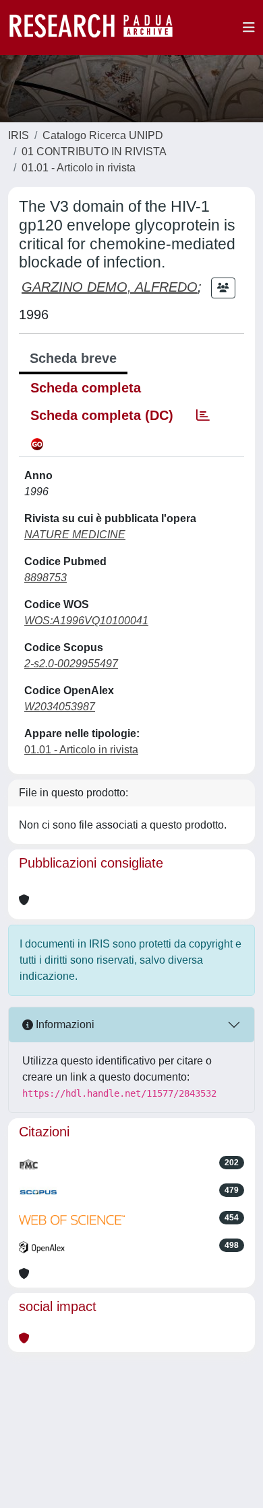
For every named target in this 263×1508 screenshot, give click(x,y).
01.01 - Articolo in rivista (79, 167)
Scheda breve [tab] (73, 358)
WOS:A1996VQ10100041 (86, 620)
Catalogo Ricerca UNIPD (102, 135)
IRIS (18, 135)
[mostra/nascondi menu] (249, 27)
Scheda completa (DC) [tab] (101, 415)
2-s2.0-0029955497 (71, 663)
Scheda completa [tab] (85, 387)
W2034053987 (59, 706)
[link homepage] (97, 27)
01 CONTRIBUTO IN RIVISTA (94, 151)
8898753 (45, 577)
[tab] (203, 415)
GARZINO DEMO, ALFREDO (110, 287)
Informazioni (63, 1024)
